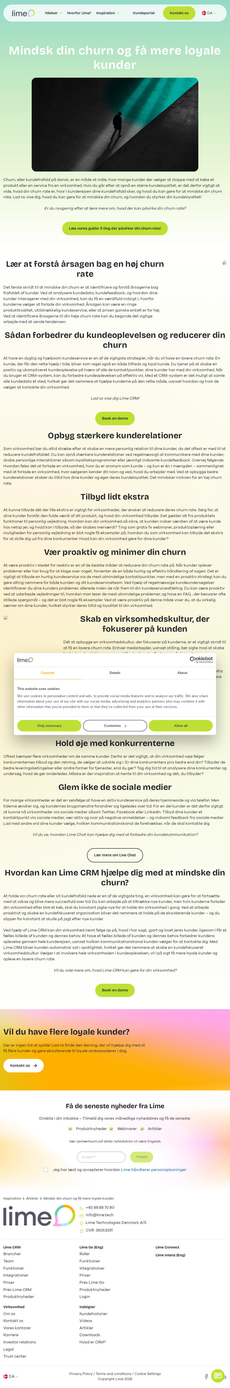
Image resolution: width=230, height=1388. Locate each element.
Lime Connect (167, 1247)
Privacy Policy (81, 1374)
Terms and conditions (113, 1374)
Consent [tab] (47, 673)
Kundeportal (144, 13)
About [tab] (182, 673)
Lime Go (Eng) (91, 1247)
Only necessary (49, 726)
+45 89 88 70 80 (100, 1207)
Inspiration (12, 1198)
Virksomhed (13, 1307)
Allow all (181, 726)
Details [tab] (115, 673)
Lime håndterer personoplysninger (153, 1169)
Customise (112, 726)
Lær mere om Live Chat (115, 855)
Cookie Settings (148, 1374)
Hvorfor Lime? (79, 13)
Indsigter (87, 1307)
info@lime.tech (100, 1215)
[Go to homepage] (23, 13)
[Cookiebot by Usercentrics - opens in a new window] (193, 659)
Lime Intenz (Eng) (170, 1255)
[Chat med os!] (218, 1376)
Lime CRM (12, 1247)
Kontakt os (179, 13)
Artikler (32, 1198)
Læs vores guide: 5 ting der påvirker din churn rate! (115, 228)
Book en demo (115, 418)
